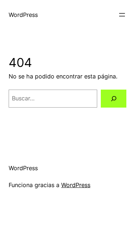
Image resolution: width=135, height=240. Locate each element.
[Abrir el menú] (122, 14)
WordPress (23, 14)
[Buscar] (113, 99)
